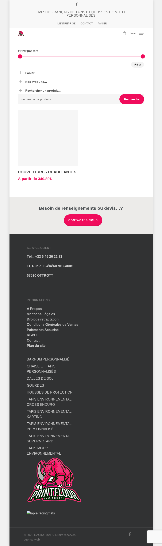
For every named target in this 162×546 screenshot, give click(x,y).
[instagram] (83, 4)
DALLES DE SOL (40, 378)
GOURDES (35, 385)
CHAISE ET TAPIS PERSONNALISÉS (41, 368)
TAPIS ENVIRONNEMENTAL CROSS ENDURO (49, 402)
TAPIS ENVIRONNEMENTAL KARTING (49, 414)
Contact (33, 340)
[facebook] (77, 4)
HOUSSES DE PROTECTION (50, 392)
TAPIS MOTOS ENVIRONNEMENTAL (44, 450)
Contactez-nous (83, 220)
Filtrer (137, 64)
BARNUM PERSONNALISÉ (48, 359)
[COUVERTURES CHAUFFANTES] (48, 138)
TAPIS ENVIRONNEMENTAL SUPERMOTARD (49, 438)
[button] (137, 33)
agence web (32, 539)
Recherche (131, 99)
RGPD (32, 335)
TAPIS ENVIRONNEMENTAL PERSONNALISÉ (49, 426)
